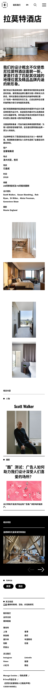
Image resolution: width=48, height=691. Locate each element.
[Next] (41, 569)
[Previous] (31, 569)
